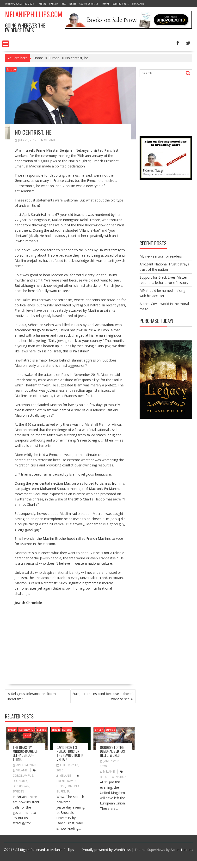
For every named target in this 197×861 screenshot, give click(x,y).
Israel (72, 3)
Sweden (18, 791)
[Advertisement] (55, 642)
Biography (138, 3)
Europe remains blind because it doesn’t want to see (103, 696)
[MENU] (5, 43)
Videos (42, 3)
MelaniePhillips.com (33, 14)
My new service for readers (161, 256)
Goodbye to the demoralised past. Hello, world (113, 751)
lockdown (21, 786)
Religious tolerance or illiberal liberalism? (31, 696)
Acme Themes (182, 849)
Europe (105, 3)
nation (121, 777)
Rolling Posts (120, 3)
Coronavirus (27, 729)
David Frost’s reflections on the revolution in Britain (70, 753)
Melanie (49, 140)
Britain (54, 3)
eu (68, 791)
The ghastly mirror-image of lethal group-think (25, 753)
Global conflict (89, 3)
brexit (61, 781)
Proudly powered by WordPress (106, 849)
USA (64, 3)
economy (20, 781)
